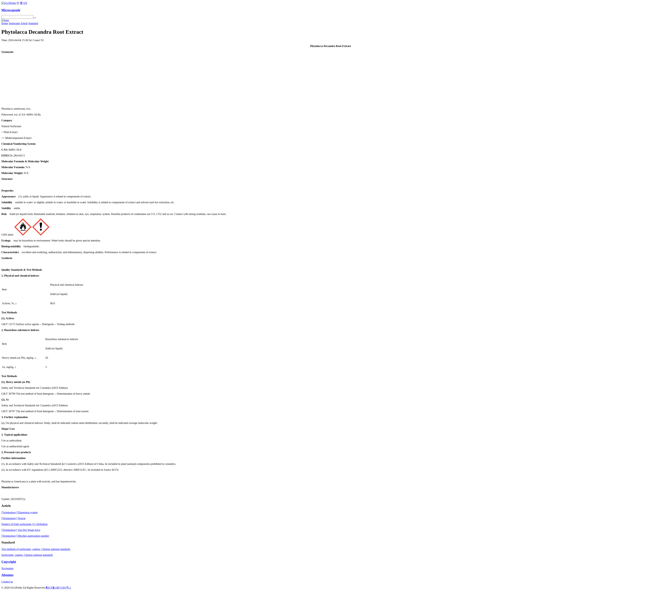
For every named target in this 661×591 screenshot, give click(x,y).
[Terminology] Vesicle (13, 518)
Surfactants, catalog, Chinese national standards (27, 554)
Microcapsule (10, 10)
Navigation (7, 568)
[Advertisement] (330, 80)
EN (25, 3)
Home (4, 23)
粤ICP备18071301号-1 (58, 587)
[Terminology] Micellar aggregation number (25, 535)
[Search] (34, 17)
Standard (33, 23)
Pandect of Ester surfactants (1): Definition (24, 524)
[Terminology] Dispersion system (19, 512)
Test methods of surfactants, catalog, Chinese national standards (35, 549)
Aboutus (7, 575)
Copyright (8, 561)
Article (24, 23)
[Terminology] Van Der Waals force (20, 530)
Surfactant (14, 23)
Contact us (7, 581)
